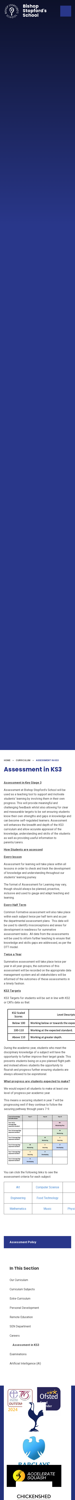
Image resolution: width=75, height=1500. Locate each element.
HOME (7, 760)
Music (47, 1208)
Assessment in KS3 (47, 760)
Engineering (18, 1198)
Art (18, 1187)
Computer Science (47, 1187)
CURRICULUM (23, 760)
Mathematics (18, 1208)
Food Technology (47, 1198)
